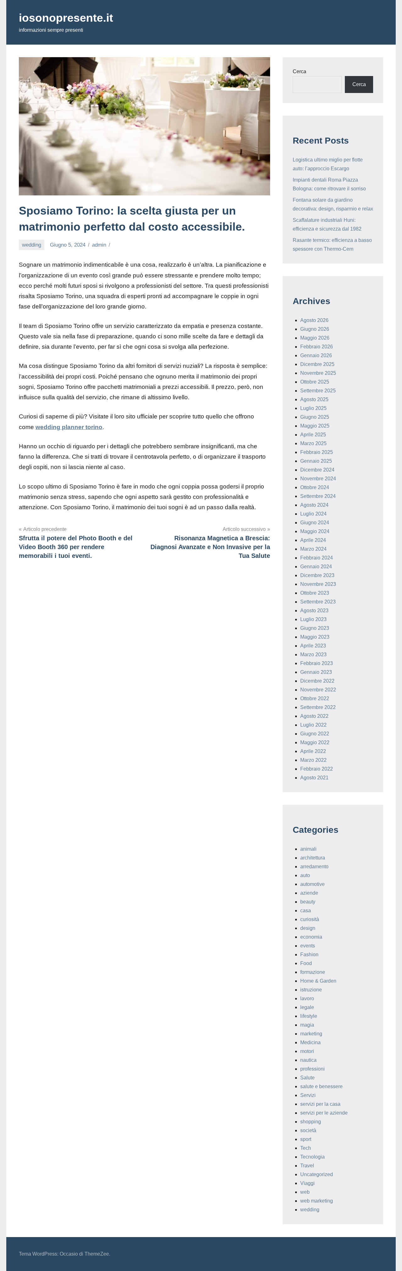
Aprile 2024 (313, 540)
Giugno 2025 (314, 417)
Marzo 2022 (313, 760)
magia (307, 1025)
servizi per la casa (320, 1104)
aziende (309, 893)
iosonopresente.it (66, 17)
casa (305, 910)
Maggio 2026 (314, 338)
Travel (307, 1165)
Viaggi (307, 1183)
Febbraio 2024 (316, 557)
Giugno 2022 (314, 733)
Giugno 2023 (314, 628)
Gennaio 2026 (316, 355)
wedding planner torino (68, 427)
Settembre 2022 (318, 707)
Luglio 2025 (313, 408)
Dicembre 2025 (317, 364)
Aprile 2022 (313, 751)
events (307, 945)
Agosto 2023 (314, 610)
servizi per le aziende (324, 1113)
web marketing (316, 1200)
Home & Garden (318, 981)
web (305, 1192)
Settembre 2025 (318, 390)
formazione (312, 972)
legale (307, 1007)
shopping (310, 1121)
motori (307, 1051)
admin (99, 245)
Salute (307, 1077)
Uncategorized (316, 1174)
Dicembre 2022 (317, 681)
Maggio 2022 (314, 742)
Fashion (309, 954)
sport (305, 1139)
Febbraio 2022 (316, 769)
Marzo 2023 (313, 654)
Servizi (308, 1095)
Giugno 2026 (314, 329)
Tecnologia (312, 1156)
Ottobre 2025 (314, 382)
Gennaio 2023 (316, 672)
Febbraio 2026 (316, 346)
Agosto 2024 (314, 505)
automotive (312, 884)
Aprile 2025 (313, 434)
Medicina (310, 1042)
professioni (312, 1069)
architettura (312, 857)
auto (305, 875)
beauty (307, 901)
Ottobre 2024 (314, 487)
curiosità (309, 919)
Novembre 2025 (318, 373)
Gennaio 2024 (316, 566)
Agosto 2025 (314, 399)
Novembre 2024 (318, 478)
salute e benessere (321, 1086)
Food (306, 963)
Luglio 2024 (313, 513)
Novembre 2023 (318, 584)
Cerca (299, 71)
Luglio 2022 (313, 725)
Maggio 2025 (314, 425)
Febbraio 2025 (316, 452)
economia (311, 937)
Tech (305, 1148)
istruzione (311, 989)
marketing (311, 1033)
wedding (31, 245)
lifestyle (308, 1016)
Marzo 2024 (313, 549)
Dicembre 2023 (317, 575)
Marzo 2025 (313, 443)
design (307, 928)
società (308, 1130)
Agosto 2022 (314, 716)
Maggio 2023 (314, 637)
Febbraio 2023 (316, 663)
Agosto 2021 (314, 777)
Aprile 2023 (313, 645)
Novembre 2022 (318, 689)
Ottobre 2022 (314, 698)
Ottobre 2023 (314, 593)
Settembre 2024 (318, 496)
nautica (308, 1060)
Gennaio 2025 (316, 461)
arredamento (314, 866)
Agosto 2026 (314, 320)
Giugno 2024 (314, 522)
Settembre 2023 (318, 601)
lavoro (307, 998)
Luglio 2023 (313, 619)
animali (308, 849)
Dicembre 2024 (317, 469)
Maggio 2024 (314, 531)
